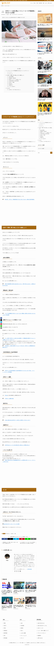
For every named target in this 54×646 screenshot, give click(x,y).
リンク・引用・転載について (43, 630)
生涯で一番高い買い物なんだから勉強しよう (15, 75)
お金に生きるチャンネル (42, 625)
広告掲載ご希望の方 (13, 642)
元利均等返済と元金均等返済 (14, 80)
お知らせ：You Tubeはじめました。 (15, 89)
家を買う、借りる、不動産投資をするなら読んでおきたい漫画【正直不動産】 (20, 199)
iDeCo (6, 395)
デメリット (11, 73)
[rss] (49, 0)
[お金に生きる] (6, 3)
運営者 (38, 642)
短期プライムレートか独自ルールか (15, 79)
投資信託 (5, 630)
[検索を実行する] (51, 153)
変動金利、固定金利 (12, 78)
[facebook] (44, 0)
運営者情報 (30, 569)
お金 (21, 623)
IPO (4, 635)
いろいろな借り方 (12, 86)
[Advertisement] (19, 103)
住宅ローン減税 (11, 82)
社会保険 (22, 625)
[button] (4, 539)
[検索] (51, 0)
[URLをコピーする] (33, 539)
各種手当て (42, 137)
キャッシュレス (24, 635)
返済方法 (10, 83)
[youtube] (47, 0)
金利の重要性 (11, 76)
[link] (15, 571)
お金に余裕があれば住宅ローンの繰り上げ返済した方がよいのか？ (17, 420)
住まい (4, 533)
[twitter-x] (46, 0)
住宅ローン (4, 14)
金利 (10, 14)
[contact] (50, 0)
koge (7, 560)
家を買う (8, 14)
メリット (10, 72)
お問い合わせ (42, 642)
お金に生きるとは (41, 623)
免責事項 (39, 635)
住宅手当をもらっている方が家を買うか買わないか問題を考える (17, 445)
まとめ (8, 88)
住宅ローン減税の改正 (9, 398)
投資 (4, 623)
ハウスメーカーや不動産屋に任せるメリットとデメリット (18, 70)
